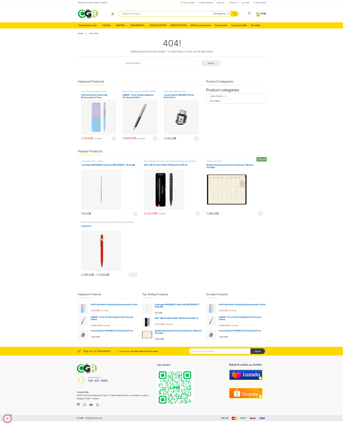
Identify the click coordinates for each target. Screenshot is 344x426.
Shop (247, 2)
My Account (261, 2)
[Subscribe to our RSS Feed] (97, 404)
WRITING (120, 25)
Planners (210, 161)
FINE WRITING (137, 25)
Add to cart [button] (114, 138)
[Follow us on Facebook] (78, 404)
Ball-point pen (128, 91)
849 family (148, 161)
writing (182, 91)
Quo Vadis (255, 25)
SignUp (258, 351)
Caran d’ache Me (239, 25)
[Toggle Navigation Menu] (112, 14)
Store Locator (188, 2)
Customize (132, 274)
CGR (81, 418)
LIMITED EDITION (178, 25)
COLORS (106, 25)
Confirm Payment (206, 2)
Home (80, 33)
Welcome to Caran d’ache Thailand (92, 2)
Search (211, 63)
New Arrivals (221, 25)
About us (220, 2)
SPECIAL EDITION (158, 25)
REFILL (177, 91)
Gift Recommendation (200, 25)
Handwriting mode (87, 25)
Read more (260, 213)
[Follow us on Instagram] (84, 404)
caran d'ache (86, 91)
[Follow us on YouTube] (91, 404)
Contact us (233, 2)
